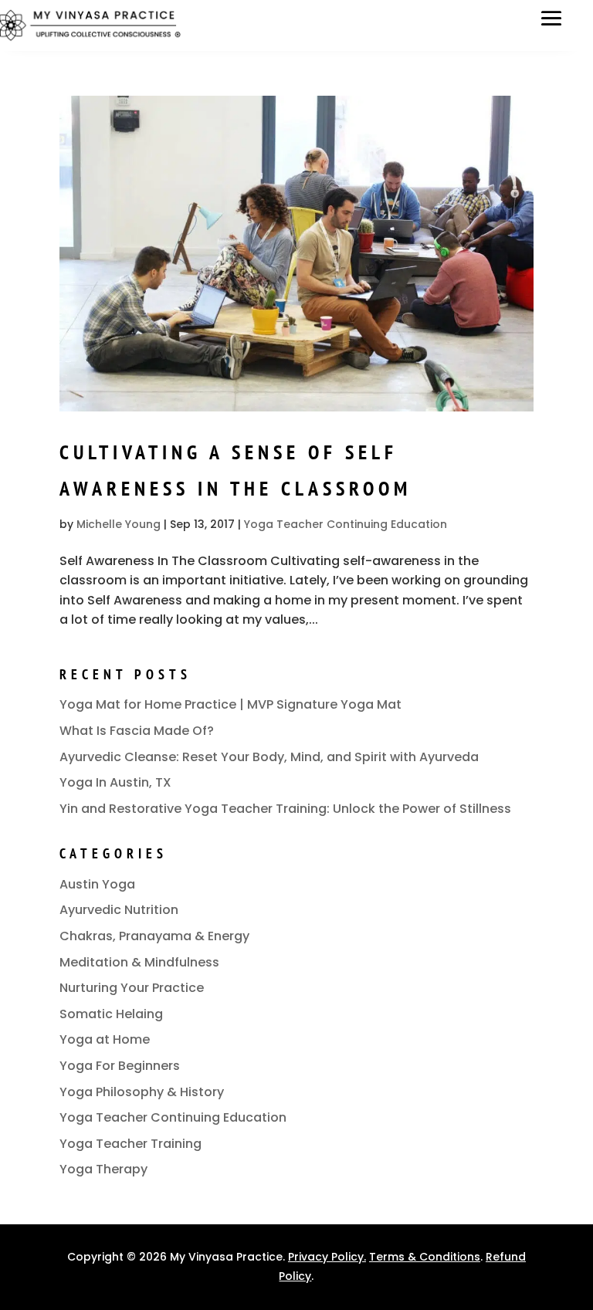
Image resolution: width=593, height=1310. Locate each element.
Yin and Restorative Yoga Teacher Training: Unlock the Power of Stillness (285, 808)
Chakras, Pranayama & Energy (154, 936)
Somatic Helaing (111, 1014)
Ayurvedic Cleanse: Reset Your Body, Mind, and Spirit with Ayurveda (269, 757)
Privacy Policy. (327, 1256)
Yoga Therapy (103, 1169)
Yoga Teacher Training (130, 1144)
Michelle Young (118, 524)
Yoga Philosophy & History (141, 1092)
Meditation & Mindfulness (139, 962)
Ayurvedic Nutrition (118, 910)
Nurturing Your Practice (131, 988)
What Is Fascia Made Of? (136, 731)
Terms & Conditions (424, 1256)
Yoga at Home (104, 1039)
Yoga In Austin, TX (115, 782)
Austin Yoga (97, 884)
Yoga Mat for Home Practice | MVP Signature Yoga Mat (230, 704)
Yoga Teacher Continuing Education (345, 524)
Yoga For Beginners (119, 1066)
